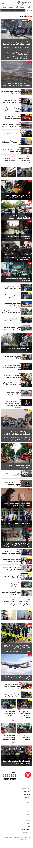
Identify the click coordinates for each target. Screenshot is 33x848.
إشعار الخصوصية (26, 788)
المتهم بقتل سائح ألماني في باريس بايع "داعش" (24, 603)
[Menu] (3, 3)
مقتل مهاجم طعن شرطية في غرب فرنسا (9, 713)
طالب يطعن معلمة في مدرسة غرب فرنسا (16, 524)
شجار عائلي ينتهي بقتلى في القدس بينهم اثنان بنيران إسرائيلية (16, 43)
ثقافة (4, 7)
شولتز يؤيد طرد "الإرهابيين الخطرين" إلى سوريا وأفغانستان (12, 484)
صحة (29, 827)
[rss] (3, 775)
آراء (17, 7)
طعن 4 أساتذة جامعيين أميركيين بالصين (13, 474)
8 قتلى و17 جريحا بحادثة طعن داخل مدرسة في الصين (11, 376)
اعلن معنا (27, 797)
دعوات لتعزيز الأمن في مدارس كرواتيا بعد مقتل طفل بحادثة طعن (11, 367)
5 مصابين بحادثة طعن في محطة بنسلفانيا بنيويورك (13, 117)
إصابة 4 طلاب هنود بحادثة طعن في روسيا (24, 160)
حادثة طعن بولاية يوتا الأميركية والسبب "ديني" (11, 92)
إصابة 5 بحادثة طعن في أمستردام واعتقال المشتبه (12, 320)
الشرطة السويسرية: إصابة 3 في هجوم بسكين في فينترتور (11, 125)
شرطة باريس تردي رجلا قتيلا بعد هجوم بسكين (12, 150)
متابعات (25, 410)
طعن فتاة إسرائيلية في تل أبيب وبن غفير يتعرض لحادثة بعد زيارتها (16, 545)
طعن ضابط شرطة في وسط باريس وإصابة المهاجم (18, 466)
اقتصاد (11, 7)
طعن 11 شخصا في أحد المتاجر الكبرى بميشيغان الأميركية (17, 258)
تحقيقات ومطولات (25, 830)
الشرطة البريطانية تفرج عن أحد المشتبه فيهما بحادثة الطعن (18, 197)
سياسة (22, 7)
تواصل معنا (27, 794)
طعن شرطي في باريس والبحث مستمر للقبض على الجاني (11, 695)
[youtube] (9, 775)
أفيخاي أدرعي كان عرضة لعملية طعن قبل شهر (11, 585)
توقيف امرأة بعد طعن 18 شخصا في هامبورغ (13, 296)
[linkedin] (7, 775)
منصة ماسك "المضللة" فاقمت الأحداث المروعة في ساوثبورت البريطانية (12, 404)
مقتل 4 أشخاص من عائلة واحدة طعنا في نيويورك (11, 593)
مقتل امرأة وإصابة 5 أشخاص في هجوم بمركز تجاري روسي (11, 101)
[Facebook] (15, 775)
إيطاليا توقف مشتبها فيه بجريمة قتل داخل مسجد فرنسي (13, 305)
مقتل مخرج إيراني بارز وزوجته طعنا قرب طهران (9, 603)
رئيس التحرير (27, 791)
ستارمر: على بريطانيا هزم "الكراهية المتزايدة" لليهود (19, 217)
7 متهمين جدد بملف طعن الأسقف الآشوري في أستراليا (11, 552)
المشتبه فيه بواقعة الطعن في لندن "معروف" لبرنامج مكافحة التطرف (11, 143)
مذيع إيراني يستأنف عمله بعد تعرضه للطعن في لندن (12, 568)
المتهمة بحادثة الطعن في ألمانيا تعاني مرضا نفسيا (12, 288)
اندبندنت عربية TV (25, 833)
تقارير (19, 582)
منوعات (29, 655)
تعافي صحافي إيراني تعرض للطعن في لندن (12, 577)
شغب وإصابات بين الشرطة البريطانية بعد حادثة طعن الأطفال (17, 433)
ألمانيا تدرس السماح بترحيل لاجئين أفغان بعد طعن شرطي (17, 504)
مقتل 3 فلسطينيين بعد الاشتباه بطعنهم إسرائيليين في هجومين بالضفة (16, 85)
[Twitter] (13, 775)
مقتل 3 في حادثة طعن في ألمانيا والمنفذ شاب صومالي (24, 714)
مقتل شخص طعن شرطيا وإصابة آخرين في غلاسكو (9, 737)
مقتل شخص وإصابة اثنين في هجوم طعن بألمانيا (18, 279)
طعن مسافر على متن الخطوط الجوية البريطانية (17, 678)
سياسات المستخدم (25, 785)
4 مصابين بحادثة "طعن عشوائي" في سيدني (14, 393)
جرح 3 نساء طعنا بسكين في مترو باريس (10, 160)
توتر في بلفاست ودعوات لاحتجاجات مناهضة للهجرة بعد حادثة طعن (11, 110)
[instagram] (11, 775)
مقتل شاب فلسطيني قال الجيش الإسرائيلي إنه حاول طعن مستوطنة (12, 686)
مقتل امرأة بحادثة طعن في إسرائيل (12, 357)
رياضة (28, 824)
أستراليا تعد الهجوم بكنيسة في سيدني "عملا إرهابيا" (12, 560)
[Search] (8, 3)
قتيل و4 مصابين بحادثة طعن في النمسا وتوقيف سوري (12, 328)
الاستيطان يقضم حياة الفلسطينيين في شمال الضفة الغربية (17, 57)
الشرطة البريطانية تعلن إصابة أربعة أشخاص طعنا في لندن (16, 762)
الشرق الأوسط (24, 20)
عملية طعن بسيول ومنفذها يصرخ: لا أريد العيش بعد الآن (16, 646)
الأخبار (29, 7)
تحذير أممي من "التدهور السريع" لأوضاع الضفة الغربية (17, 53)
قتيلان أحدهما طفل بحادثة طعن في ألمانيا (17, 350)
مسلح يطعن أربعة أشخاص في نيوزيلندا (24, 737)
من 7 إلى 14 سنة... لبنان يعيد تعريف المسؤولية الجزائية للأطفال (15, 10)
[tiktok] (5, 775)
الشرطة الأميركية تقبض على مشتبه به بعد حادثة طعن (12, 384)
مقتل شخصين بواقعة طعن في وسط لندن (18, 237)
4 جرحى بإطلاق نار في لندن (12, 132)
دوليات (19, 114)
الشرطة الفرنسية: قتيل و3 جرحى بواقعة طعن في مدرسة (11, 312)
